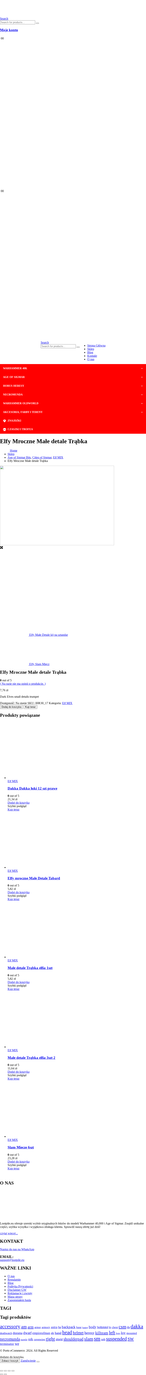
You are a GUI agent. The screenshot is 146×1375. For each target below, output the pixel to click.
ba (59, 1327)
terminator (7, 1344)
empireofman (41, 1333)
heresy (89, 1333)
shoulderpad (73, 1339)
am (24, 1326)
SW (131, 1339)
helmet (78, 1332)
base (79, 1327)
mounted (131, 1333)
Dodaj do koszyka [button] (18, 802)
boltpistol (102, 1327)
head (67, 1332)
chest (115, 1327)
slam (88, 1338)
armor (37, 1327)
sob (103, 1339)
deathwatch (6, 1333)
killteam (101, 1333)
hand (58, 1333)
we (17, 1344)
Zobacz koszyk (10, 1360)
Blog (90, 352)
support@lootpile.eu (12, 1260)
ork (30, 1339)
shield (59, 1339)
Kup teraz (30, 706)
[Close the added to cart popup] (38, 1361)
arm (31, 1327)
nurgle (24, 1339)
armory (46, 1327)
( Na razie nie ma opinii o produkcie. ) (23, 683)
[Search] (37, 23)
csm (122, 1326)
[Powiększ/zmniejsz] (1, 1370)
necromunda (10, 1339)
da (128, 1327)
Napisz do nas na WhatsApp (17, 1249)
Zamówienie (28, 1360)
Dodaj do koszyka (11, 706)
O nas (90, 359)
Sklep (90, 349)
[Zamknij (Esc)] (12, 1370)
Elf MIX (67, 703)
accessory (10, 1326)
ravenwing (39, 1339)
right (50, 1338)
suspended (116, 1339)
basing (85, 1327)
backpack (68, 1327)
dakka (137, 1326)
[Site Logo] (42, 15)
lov (123, 1333)
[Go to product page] (77, 751)
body (92, 1327)
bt (110, 1327)
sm (97, 1338)
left (112, 1332)
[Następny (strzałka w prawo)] (5, 1374)
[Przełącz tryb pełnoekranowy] (5, 1370)
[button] (45, 342)
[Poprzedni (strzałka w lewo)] (1, 1374)
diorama (17, 1333)
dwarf (27, 1333)
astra (54, 1327)
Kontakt (92, 355)
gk (52, 1333)
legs (118, 1333)
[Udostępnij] (9, 1370)
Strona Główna (96, 345)
